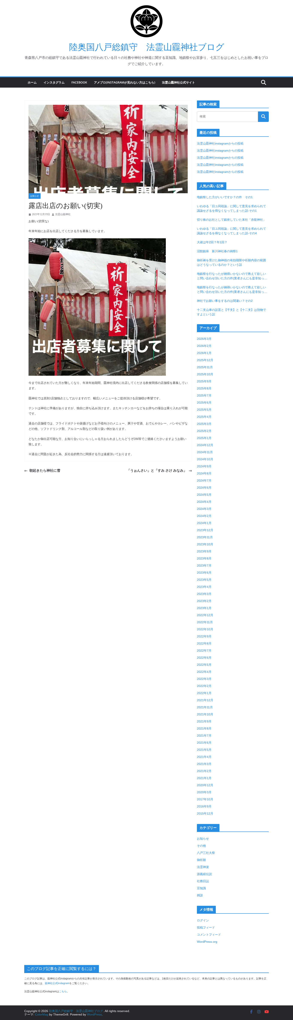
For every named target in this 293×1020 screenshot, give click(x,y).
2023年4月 (204, 586)
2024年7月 (204, 480)
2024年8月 (204, 473)
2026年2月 (204, 346)
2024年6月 (204, 487)
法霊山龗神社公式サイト (178, 82)
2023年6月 (204, 572)
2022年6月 (204, 657)
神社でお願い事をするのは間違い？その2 (225, 301)
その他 (201, 845)
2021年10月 (205, 714)
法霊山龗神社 (63, 214)
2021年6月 (204, 742)
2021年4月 (204, 757)
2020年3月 (204, 792)
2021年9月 (204, 721)
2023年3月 (204, 594)
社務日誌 (203, 881)
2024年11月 (205, 452)
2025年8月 (204, 388)
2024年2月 (204, 516)
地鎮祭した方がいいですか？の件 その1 (225, 197)
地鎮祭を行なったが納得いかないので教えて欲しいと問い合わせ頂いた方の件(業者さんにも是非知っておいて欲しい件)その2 (232, 276)
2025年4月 (204, 416)
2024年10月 (205, 459)
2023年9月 (204, 551)
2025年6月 (204, 402)
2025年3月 (204, 424)
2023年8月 (204, 558)
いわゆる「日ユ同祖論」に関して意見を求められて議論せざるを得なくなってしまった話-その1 (231, 208)
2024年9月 (204, 466)
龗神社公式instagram (57, 983)
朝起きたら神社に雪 (44, 470)
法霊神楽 (203, 867)
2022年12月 (205, 615)
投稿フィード (206, 927)
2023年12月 (205, 530)
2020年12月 (205, 785)
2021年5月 (204, 749)
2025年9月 (204, 381)
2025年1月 (204, 438)
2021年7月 (204, 735)
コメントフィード (209, 934)
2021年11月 (205, 707)
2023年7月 (204, 565)
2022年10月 (205, 629)
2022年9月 (204, 636)
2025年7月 (204, 395)
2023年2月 (204, 601)
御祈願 (201, 860)
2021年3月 (204, 764)
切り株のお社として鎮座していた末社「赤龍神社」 (231, 219)
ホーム (32, 82)
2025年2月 (204, 431)
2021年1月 (204, 778)
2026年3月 (204, 339)
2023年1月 (204, 608)
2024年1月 (204, 523)
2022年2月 (204, 686)
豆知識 (201, 888)
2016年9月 (204, 806)
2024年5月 (204, 494)
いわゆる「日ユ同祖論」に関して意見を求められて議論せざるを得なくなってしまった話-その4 (231, 231)
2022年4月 (204, 671)
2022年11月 (205, 622)
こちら (63, 991)
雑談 (200, 895)
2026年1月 (204, 353)
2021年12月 (205, 700)
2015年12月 (205, 813)
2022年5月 (204, 664)
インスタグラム (54, 82)
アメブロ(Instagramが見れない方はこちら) (124, 82)
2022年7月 (204, 650)
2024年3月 (204, 509)
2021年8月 (204, 728)
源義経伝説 (204, 874)
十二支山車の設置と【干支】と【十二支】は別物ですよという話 (231, 312)
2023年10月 (205, 544)
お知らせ (34, 196)
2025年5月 (204, 409)
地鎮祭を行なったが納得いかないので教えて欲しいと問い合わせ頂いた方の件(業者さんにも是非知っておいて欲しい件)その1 (232, 290)
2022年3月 (204, 679)
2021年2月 (204, 771)
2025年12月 (205, 360)
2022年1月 (204, 693)
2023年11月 (205, 537)
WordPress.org (207, 941)
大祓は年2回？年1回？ (212, 242)
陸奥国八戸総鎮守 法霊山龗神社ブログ (146, 47)
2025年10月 (205, 374)
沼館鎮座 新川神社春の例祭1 (217, 251)
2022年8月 (204, 643)
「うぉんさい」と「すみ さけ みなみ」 (157, 470)
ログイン (203, 920)
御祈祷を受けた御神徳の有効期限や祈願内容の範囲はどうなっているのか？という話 (231, 262)
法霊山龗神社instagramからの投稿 (220, 143)
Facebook (79, 82)
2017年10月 (205, 799)
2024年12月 (205, 445)
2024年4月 (204, 501)
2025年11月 (205, 367)
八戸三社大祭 (206, 852)
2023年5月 (204, 579)
